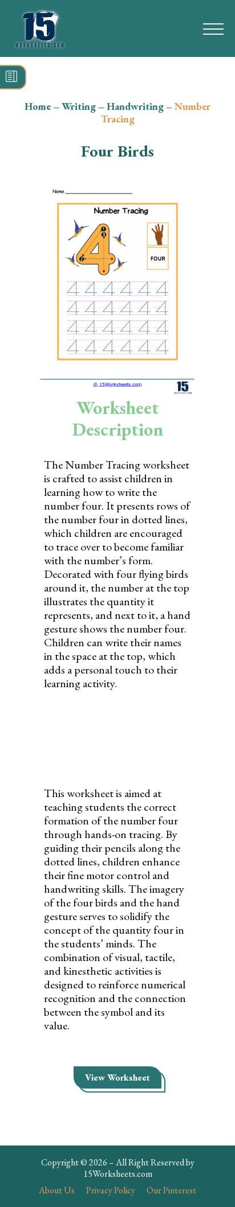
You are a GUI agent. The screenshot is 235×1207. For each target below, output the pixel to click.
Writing (79, 106)
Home (38, 106)
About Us (57, 1190)
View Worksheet (117, 1077)
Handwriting (135, 106)
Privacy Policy (110, 1190)
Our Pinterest (171, 1190)
